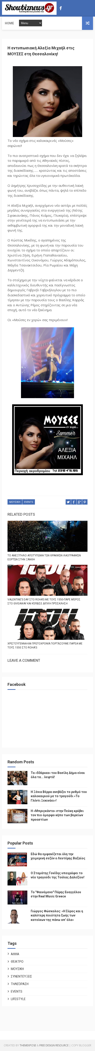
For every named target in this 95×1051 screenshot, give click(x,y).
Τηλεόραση (19, 984)
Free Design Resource (53, 1045)
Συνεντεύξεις (21, 976)
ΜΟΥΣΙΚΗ (14, 502)
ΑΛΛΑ (15, 954)
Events (28, 502)
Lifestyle (18, 999)
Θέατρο (17, 961)
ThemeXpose (28, 1045)
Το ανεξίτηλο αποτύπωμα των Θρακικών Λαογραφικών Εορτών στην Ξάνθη (44, 557)
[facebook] (61, 8)
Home (9, 23)
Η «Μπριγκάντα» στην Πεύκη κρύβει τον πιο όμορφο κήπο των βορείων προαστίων (57, 815)
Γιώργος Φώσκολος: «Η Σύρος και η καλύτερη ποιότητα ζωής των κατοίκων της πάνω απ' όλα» (57, 915)
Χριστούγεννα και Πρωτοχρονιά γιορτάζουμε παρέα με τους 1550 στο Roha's (45, 645)
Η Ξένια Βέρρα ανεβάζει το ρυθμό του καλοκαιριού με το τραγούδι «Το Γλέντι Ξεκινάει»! (59, 796)
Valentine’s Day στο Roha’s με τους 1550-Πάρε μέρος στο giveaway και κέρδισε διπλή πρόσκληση (44, 601)
